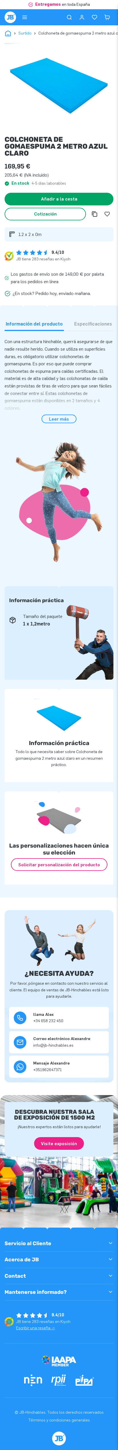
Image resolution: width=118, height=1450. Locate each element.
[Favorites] (94, 17)
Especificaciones (93, 324)
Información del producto (34, 324)
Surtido (25, 33)
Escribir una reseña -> (35, 1328)
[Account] (82, 17)
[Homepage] (10, 17)
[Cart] (107, 17)
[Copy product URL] (94, 214)
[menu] (24, 17)
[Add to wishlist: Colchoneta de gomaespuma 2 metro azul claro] (107, 214)
